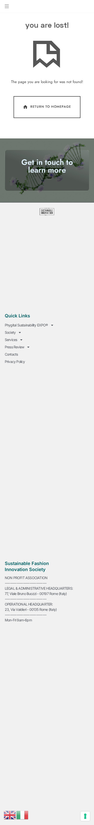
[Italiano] (22, 814)
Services (11, 340)
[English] (10, 814)
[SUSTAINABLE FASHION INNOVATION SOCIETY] (29, 7)
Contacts (11, 354)
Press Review (14, 347)
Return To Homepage (50, 106)
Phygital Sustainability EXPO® (26, 325)
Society (10, 332)
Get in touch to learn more (47, 166)
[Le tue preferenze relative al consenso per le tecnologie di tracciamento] (85, 816)
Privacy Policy (15, 361)
